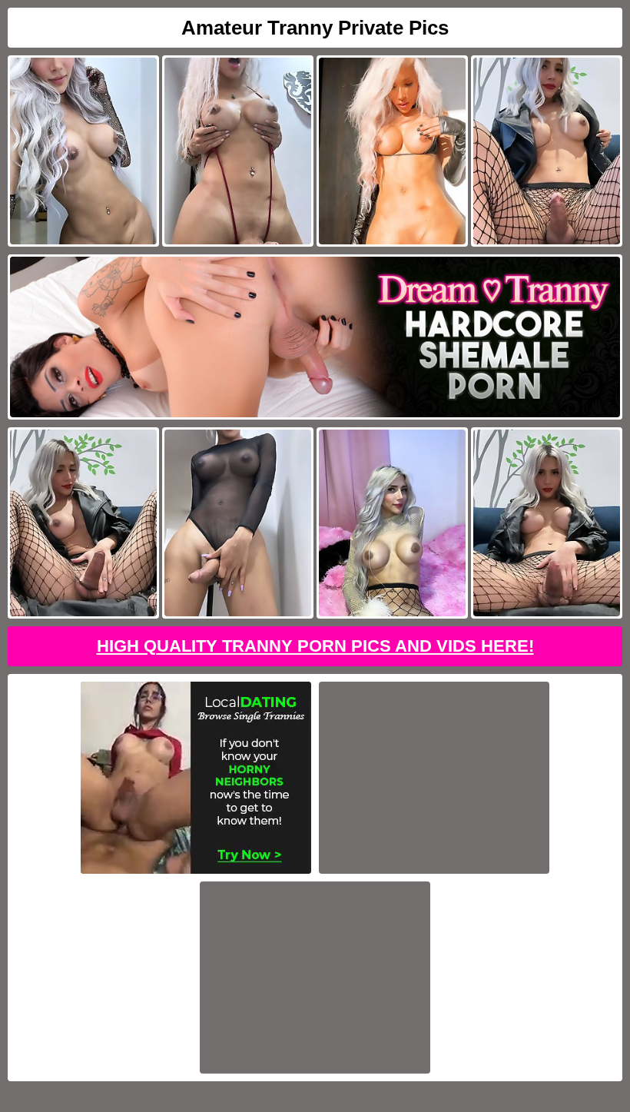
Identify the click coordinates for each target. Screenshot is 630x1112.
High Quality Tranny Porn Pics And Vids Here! (315, 646)
